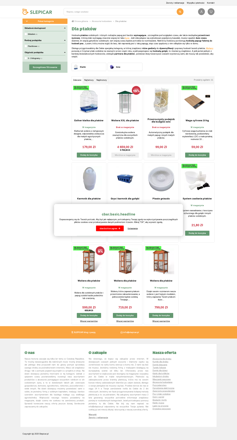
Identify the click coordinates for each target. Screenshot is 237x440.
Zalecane (77, 80)
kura (127, 38)
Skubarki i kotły (160, 400)
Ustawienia (133, 228)
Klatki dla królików (161, 373)
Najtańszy (89, 80)
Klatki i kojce (158, 403)
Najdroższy (101, 80)
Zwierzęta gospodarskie (164, 391)
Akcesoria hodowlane (102, 21)
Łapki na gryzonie (160, 406)
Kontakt (211, 3)
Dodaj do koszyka (89, 155)
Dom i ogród (158, 397)
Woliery (209, 48)
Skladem (32, 34)
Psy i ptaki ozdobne (161, 394)
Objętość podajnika (34, 52)
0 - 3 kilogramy (35, 58)
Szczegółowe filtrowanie (45, 67)
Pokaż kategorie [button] (46, 21)
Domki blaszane (160, 364)
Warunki (93, 414)
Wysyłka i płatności (195, 3)
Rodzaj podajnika (33, 40)
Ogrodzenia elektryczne (163, 388)
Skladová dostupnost (35, 28)
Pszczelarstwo (160, 385)
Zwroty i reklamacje (175, 3)
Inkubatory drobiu (161, 376)
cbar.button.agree (108, 228)
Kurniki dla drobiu (160, 361)
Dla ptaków (120, 21)
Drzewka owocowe (162, 408)
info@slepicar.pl (131, 332)
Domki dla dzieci (160, 370)
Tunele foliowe (159, 367)
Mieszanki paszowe (162, 379)
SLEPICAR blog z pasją (84, 332)
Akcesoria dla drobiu (162, 358)
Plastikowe (33, 46)
